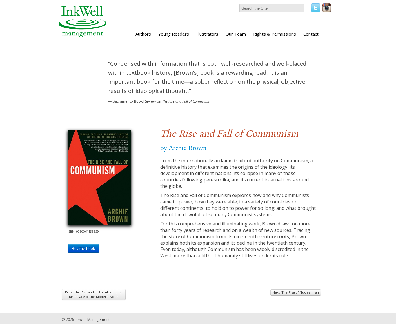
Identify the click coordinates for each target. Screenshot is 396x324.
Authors (143, 34)
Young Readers (173, 34)
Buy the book (83, 248)
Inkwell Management (92, 319)
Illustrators (207, 34)
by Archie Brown (183, 148)
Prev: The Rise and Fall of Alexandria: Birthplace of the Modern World (93, 294)
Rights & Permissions (274, 34)
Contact (311, 34)
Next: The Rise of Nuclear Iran (296, 292)
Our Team (236, 34)
